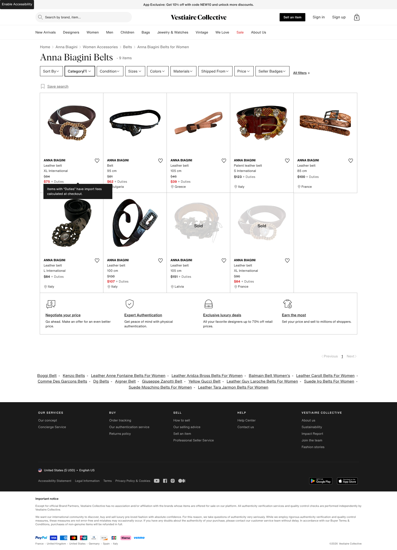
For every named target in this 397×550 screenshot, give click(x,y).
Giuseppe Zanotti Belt (162, 381)
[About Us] (270, 32)
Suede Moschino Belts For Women (160, 387)
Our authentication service (129, 427)
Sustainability (312, 427)
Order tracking (120, 420)
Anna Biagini (66, 47)
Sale (240, 32)
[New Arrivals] (59, 32)
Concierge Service (52, 427)
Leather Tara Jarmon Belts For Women (233, 387)
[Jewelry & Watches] (192, 32)
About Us (258, 32)
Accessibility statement (54, 481)
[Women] (102, 32)
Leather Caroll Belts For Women (325, 376)
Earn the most (294, 315)
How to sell (181, 420)
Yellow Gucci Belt (204, 381)
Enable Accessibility (17, 4)
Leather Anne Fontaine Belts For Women (128, 376)
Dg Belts (101, 381)
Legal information (87, 481)
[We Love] (233, 32)
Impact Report (312, 433)
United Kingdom (56, 543)
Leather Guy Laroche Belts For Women (262, 381)
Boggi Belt (47, 376)
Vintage (202, 32)
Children (127, 32)
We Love (222, 32)
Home (45, 47)
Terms (107, 481)
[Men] (117, 32)
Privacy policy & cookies (132, 481)
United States (77, 543)
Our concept (47, 420)
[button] (357, 17)
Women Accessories (100, 47)
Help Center (247, 420)
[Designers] (83, 32)
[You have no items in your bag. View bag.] (357, 17)
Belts (127, 47)
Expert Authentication (143, 315)
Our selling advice (186, 427)
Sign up (339, 17)
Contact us (246, 427)
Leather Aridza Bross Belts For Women (207, 376)
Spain (106, 543)
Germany (94, 543)
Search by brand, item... (63, 17)
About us (308, 420)
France (39, 543)
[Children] (138, 32)
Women (93, 32)
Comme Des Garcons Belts (62, 381)
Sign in (319, 17)
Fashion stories (313, 447)
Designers (71, 32)
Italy (115, 543)
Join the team (312, 440)
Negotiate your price (63, 315)
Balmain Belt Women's (269, 376)
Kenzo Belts (74, 376)
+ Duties (57, 181)
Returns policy (120, 433)
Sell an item (292, 17)
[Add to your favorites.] (97, 160)
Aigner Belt (125, 381)
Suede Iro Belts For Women (329, 381)
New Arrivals (45, 32)
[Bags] (153, 32)
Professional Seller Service (193, 440)
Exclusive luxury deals (222, 315)
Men (109, 32)
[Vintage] (212, 32)
